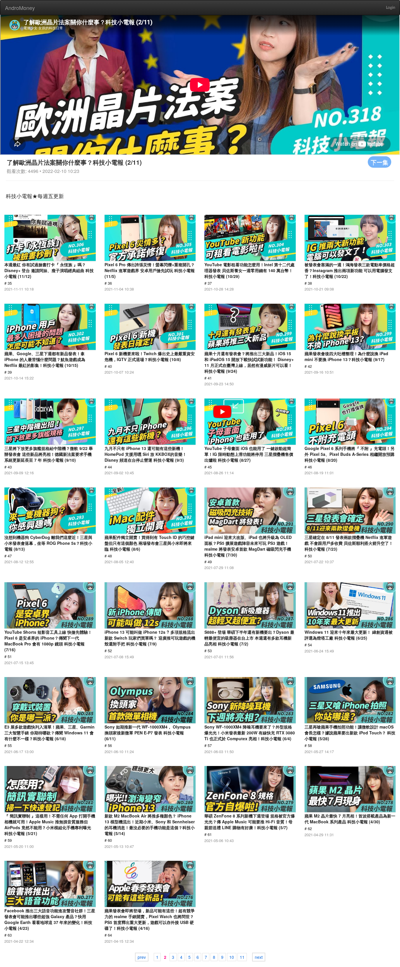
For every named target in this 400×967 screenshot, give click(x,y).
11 (242, 957)
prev (142, 957)
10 (231, 957)
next (259, 957)
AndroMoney (20, 7)
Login (390, 8)
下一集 (379, 162)
